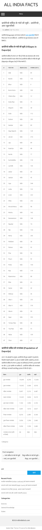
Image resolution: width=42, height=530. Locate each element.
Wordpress (31, 528)
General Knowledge (7, 507)
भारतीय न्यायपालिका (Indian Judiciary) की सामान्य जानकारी (18, 481)
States (3, 511)
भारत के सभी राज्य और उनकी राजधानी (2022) (14, 493)
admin (7, 30)
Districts (4, 504)
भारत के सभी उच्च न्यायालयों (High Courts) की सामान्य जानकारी (19, 485)
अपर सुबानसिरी (30, 35)
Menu (21, 14)
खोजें (2, 469)
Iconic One (9, 528)
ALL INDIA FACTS (21, 4)
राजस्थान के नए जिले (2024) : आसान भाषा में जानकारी (16, 489)
